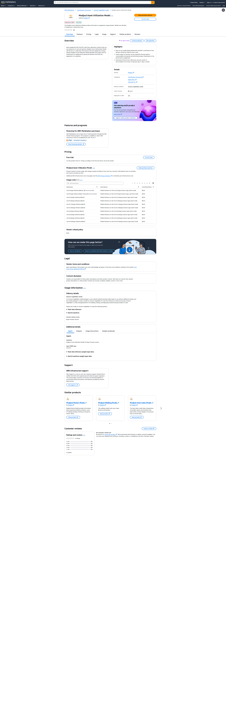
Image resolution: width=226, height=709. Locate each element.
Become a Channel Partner (183, 5)
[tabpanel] (110, 346)
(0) (74, 30)
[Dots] (109, 423)
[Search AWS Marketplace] (152, 2)
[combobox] (102, 2)
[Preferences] (153, 183)
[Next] (161, 408)
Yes (129, 95)
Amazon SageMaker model (135, 86)
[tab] (69, 34)
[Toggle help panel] (223, 10)
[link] (121, 10)
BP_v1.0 (130, 91)
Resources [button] (41, 5)
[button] (112, 15)
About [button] (2, 5)
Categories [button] (11, 5)
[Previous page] (132, 183)
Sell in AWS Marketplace (198, 5)
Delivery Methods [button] (21, 5)
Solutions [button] (32, 5)
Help (224, 5)
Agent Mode (194, 2)
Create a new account (219, 2)
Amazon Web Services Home (213, 5)
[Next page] (149, 183)
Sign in (209, 2)
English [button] (202, 2)
